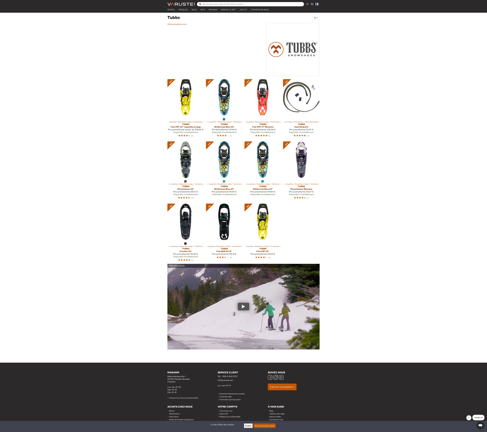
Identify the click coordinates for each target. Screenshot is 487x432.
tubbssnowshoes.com (177, 24)
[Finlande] (317, 4)
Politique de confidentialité (229, 416)
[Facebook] (270, 377)
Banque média (275, 416)
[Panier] (312, 4)
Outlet (243, 9)
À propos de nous (260, 9)
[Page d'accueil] (181, 4)
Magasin (213, 9)
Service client (228, 9)
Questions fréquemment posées (232, 393)
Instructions (173, 416)
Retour (172, 411)
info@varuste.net (225, 380)
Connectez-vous (225, 411)
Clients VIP (223, 413)
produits (183, 9)
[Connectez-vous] (307, 4)
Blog (271, 411)
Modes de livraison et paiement (181, 419)
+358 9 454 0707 (229, 376)
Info (203, 9)
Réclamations (174, 413)
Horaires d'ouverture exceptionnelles (183, 398)
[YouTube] (281, 377)
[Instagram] (275, 377)
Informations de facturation (230, 399)
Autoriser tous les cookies (265, 426)
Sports (171, 9)
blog (194, 9)
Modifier (248, 426)
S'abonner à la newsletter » (282, 387)
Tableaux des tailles (277, 413)
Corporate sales (225, 396)
